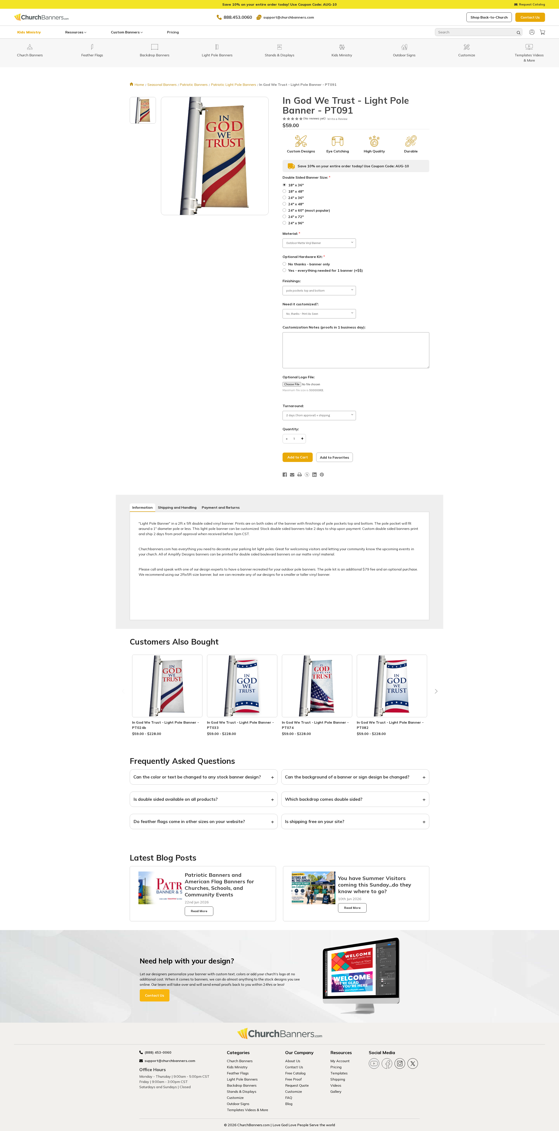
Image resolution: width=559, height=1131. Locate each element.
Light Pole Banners (242, 1079)
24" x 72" (296, 216)
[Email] (292, 475)
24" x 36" (296, 197)
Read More (199, 911)
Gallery (336, 1091)
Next (435, 692)
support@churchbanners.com (288, 17)
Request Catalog (532, 4)
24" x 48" (296, 204)
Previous (123, 692)
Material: (291, 233)
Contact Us (530, 17)
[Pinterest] (322, 475)
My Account (340, 1061)
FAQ (288, 1097)
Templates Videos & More (247, 1110)
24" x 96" (296, 223)
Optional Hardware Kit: (304, 256)
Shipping (337, 1079)
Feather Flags (238, 1073)
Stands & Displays (241, 1091)
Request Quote (297, 1085)
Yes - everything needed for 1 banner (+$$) (325, 270)
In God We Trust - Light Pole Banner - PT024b (165, 725)
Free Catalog (295, 1073)
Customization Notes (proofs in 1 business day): (324, 327)
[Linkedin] (314, 475)
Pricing (173, 32)
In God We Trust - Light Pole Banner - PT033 (240, 725)
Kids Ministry (29, 32)
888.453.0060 (238, 17)
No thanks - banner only (309, 264)
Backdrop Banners (242, 1085)
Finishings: (292, 281)
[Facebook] (285, 475)
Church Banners (240, 1061)
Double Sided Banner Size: (306, 177)
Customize (235, 1097)
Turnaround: (293, 406)
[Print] (299, 475)
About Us (292, 1061)
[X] (307, 475)
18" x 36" (296, 185)
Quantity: (291, 429)
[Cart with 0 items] (542, 32)
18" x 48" (296, 191)
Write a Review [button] (337, 119)
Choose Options (167, 691)
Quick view (167, 680)
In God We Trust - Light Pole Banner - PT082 (390, 725)
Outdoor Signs (238, 1104)
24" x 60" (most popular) (309, 210)
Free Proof (293, 1079)
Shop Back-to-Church (489, 17)
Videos (335, 1085)
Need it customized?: (301, 304)
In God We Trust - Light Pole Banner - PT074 (315, 725)
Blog (288, 1104)
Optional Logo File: (299, 377)
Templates (339, 1073)
